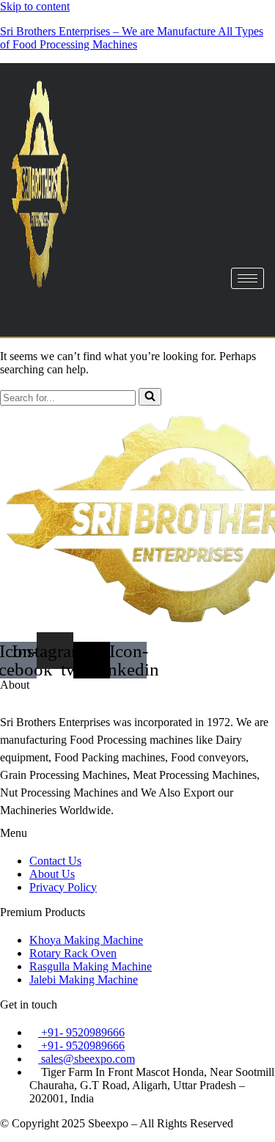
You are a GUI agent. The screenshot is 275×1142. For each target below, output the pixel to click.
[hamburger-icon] (247, 278)
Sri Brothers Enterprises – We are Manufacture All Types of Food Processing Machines (131, 38)
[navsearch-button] (40, 312)
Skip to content (35, 6)
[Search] (150, 397)
